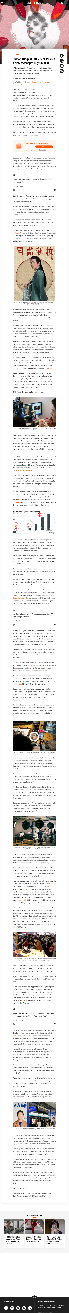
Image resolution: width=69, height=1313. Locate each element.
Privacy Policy (51, 1307)
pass (20, 684)
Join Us (55, 1305)
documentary (39, 908)
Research (61, 1305)
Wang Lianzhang (20, 78)
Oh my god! (49, 368)
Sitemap (59, 1307)
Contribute (48, 1305)
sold (14, 927)
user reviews (34, 665)
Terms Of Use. (42, 149)
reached (22, 900)
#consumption (36, 82)
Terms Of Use (41, 1307)
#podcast (23, 84)
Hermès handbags (19, 598)
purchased (16, 1036)
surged (23, 1000)
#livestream (16, 84)
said (21, 995)
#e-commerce (46, 82)
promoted (16, 502)
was (23, 449)
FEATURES (16, 54)
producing (51, 884)
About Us (40, 1305)
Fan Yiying (31, 78)
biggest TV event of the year (22, 470)
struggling (26, 889)
